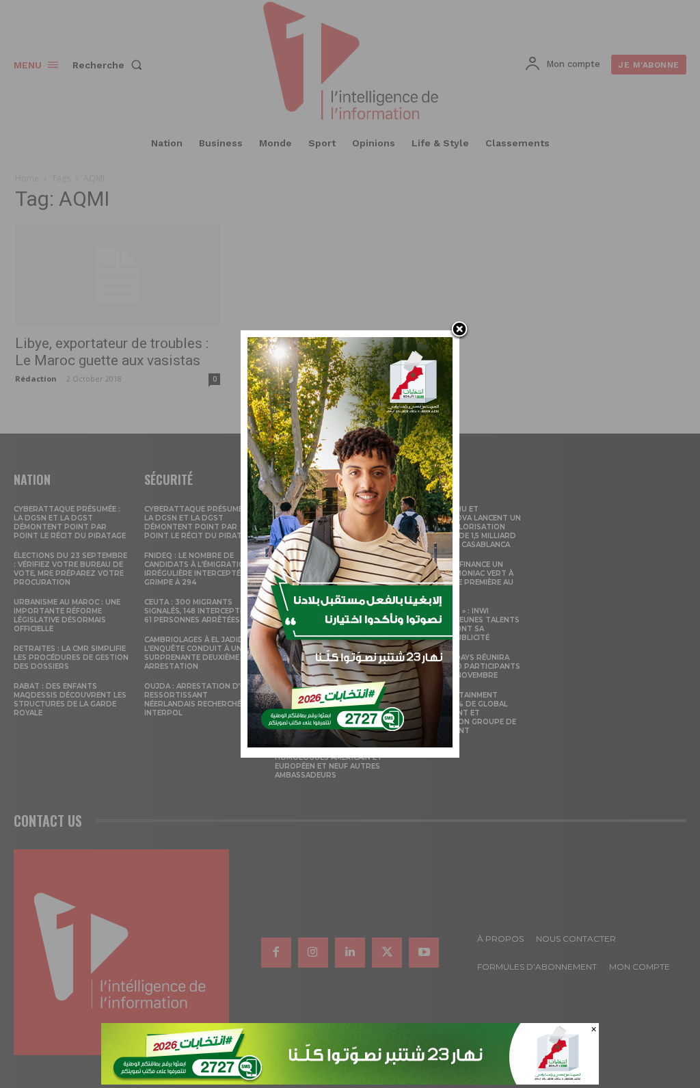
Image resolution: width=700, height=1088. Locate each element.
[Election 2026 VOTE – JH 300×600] (350, 743)
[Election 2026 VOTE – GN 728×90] (350, 1081)
